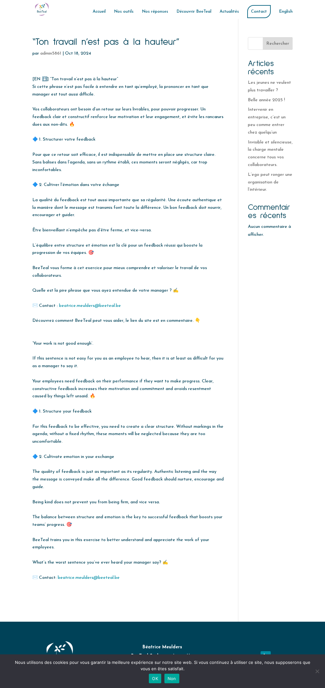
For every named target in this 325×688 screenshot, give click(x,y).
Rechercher (277, 43)
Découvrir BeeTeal (193, 12)
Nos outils (124, 12)
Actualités (229, 12)
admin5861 (50, 53)
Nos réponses (155, 12)
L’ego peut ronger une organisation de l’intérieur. (270, 182)
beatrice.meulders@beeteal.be (90, 305)
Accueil (99, 12)
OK (155, 678)
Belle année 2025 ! (267, 100)
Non (172, 678)
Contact (259, 12)
